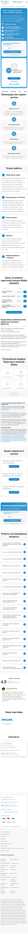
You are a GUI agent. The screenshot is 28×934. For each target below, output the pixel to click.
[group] (7, 721)
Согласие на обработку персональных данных (12, 848)
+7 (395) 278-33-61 (17, 2)
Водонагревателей (5, 877)
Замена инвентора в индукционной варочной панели (13, 437)
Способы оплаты (5, 850)
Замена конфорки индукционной (8, 434)
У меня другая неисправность (14, 312)
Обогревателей (14, 859)
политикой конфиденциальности (14, 55)
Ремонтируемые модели (7, 843)
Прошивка (23, 433)
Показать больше (14, 394)
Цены (20, 91)
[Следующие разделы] (27, 92)
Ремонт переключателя (14, 438)
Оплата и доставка (5, 834)
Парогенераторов (5, 863)
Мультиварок (13, 873)
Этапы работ (13, 91)
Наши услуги (4, 846)
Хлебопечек (15, 863)
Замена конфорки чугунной (17, 436)
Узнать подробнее (14, 466)
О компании (4, 841)
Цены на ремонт (14, 78)
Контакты (3, 836)
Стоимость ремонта (5, 832)
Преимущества (5, 91)
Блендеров (3, 879)
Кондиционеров (15, 887)
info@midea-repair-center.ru (11, 802)
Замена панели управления (16, 440)
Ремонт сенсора (4, 438)
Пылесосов (13, 869)
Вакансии (3, 839)
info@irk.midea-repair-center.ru (12, 750)
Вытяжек (14, 877)
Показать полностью (6, 349)
